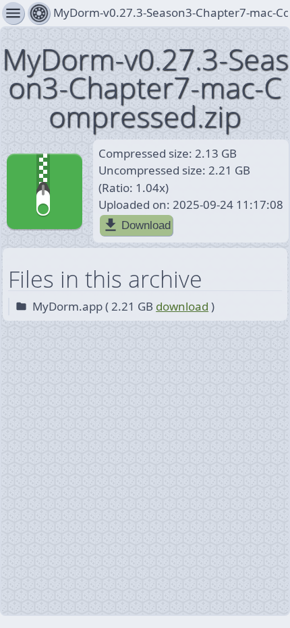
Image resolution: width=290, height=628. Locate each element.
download (182, 306)
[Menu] (39, 13)
